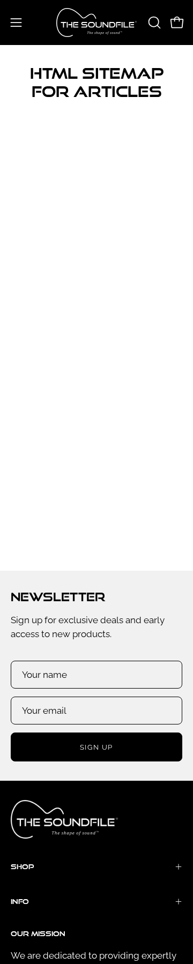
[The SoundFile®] (96, 22)
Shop (22, 866)
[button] (153, 22)
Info (20, 901)
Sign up (96, 747)
